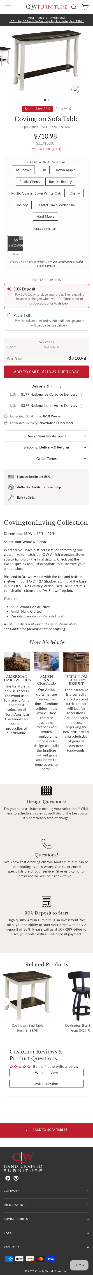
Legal (8, 1233)
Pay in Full (21, 315)
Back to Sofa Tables (49, 1129)
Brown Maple (65, 170)
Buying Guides (16, 1219)
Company (11, 1190)
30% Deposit (24, 289)
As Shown (23, 170)
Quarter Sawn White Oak (56, 205)
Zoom (21, 237)
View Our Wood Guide (59, 261)
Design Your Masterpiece (46, 436)
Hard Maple (46, 216)
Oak (43, 170)
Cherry (75, 193)
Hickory (22, 205)
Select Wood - (46, 161)
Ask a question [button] (46, 1084)
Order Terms (46, 458)
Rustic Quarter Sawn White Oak (36, 193)
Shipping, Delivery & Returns (47, 447)
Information (15, 1205)
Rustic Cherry (29, 182)
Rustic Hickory (60, 182)
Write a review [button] (46, 1072)
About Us (12, 1247)
